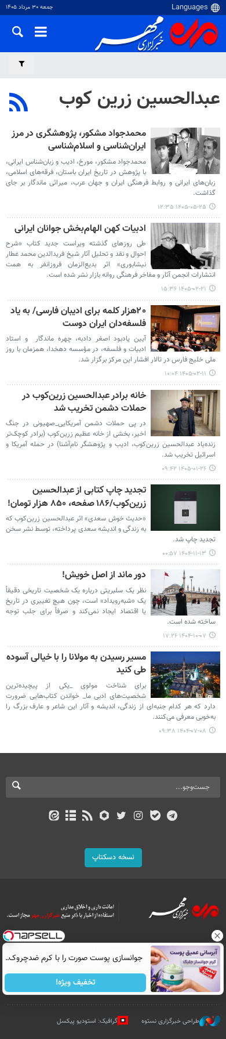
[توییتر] (121, 817)
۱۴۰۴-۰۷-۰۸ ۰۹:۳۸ (182, 731)
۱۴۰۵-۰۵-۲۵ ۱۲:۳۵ (182, 207)
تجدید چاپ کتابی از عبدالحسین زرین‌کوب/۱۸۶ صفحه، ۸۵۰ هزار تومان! (77, 497)
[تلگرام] (172, 817)
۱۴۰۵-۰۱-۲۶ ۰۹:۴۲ (184, 469)
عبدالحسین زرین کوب (139, 99)
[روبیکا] (104, 817)
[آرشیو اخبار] (70, 817)
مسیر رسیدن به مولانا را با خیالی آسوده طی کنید (76, 664)
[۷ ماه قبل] (185, 592)
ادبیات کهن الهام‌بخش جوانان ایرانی (80, 229)
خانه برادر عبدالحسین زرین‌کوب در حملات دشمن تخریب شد (84, 403)
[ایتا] (53, 817)
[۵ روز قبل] (185, 151)
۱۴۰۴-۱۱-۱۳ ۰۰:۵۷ (184, 554)
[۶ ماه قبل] (185, 507)
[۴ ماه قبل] (185, 413)
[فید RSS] (88, 817)
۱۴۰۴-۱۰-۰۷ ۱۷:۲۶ (184, 636)
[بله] (155, 817)
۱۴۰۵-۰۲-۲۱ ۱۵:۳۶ (183, 289)
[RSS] (19, 103)
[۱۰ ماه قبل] (185, 674)
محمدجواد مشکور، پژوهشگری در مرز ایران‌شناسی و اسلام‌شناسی (79, 141)
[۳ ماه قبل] (185, 246)
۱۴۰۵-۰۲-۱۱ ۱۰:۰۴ (185, 374)
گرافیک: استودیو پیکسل (87, 1021)
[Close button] (217, 936)
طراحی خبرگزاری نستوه (170, 1021)
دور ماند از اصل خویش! (104, 575)
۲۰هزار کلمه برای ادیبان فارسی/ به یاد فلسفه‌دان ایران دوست (78, 318)
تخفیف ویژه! (76, 982)
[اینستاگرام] (138, 817)
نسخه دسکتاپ (113, 857)
